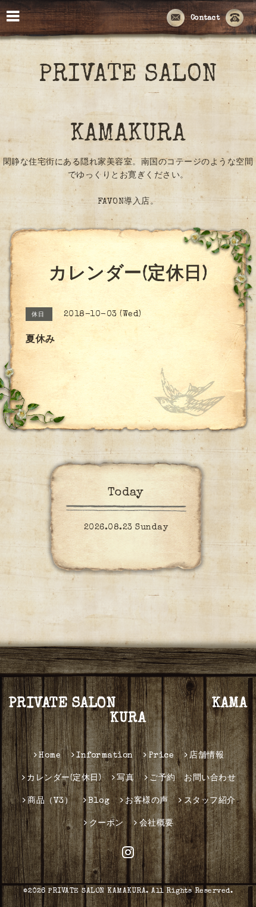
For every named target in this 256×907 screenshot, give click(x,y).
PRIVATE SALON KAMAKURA (128, 711)
